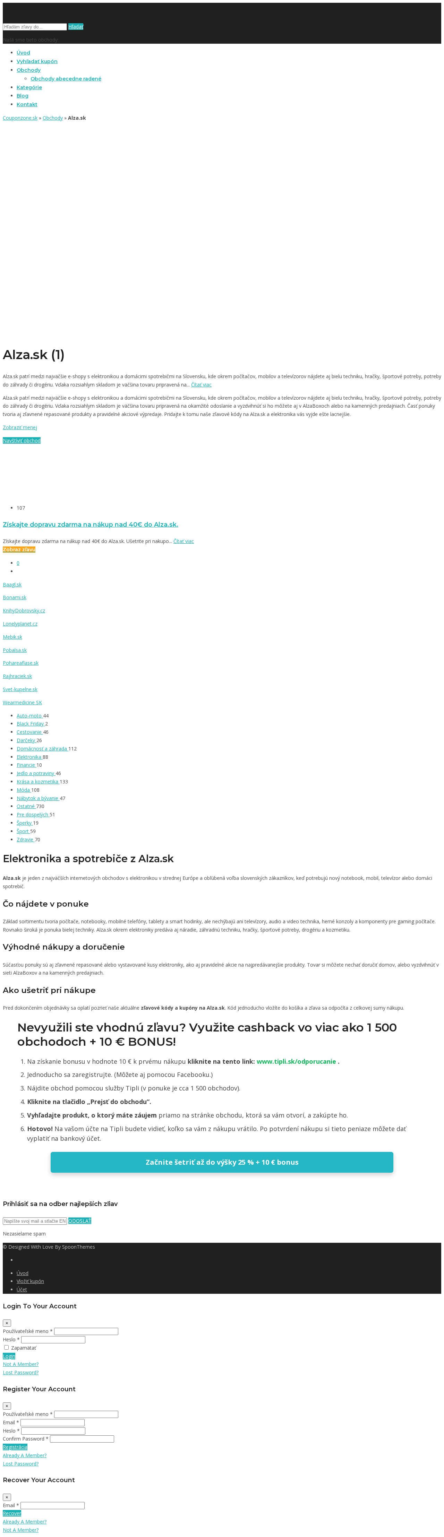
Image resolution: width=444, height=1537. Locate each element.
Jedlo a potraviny (36, 773)
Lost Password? (21, 1372)
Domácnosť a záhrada (42, 748)
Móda (24, 790)
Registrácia (15, 1447)
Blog (22, 96)
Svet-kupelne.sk (20, 689)
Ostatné (26, 806)
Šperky (25, 823)
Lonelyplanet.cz (20, 623)
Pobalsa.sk (15, 650)
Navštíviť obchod (22, 440)
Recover (12, 1513)
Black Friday (31, 723)
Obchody (29, 70)
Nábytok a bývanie (38, 798)
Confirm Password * (26, 1438)
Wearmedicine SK (22, 702)
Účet (22, 1289)
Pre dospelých (33, 814)
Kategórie (29, 87)
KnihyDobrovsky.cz (24, 610)
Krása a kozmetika (38, 781)
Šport (23, 831)
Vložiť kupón (30, 1281)
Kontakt (27, 104)
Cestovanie (30, 732)
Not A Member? (21, 1364)
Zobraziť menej (20, 427)
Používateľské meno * (28, 1331)
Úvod (23, 53)
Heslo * (11, 1339)
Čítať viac (201, 384)
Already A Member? (24, 1455)
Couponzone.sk (20, 117)
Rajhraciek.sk (17, 676)
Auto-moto (30, 715)
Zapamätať (23, 1347)
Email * (11, 1422)
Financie (26, 765)
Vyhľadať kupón (37, 61)
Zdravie (26, 839)
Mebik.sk (12, 637)
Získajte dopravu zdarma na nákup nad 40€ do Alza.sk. (90, 524)
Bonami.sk (14, 597)
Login (9, 1356)
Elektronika (30, 757)
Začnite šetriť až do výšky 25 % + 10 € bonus (222, 1162)
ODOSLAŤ (79, 1220)
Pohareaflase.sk (21, 663)
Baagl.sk (12, 584)
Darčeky (26, 740)
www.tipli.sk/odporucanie (297, 1061)
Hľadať (75, 26)
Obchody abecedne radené (66, 79)
